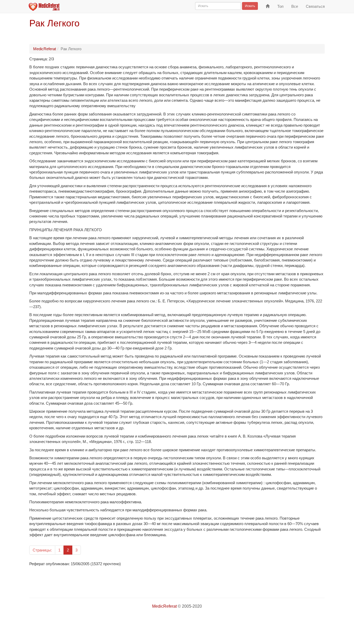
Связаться (315, 6)
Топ (280, 6)
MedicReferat (44, 49)
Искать (250, 6)
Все (294, 6)
